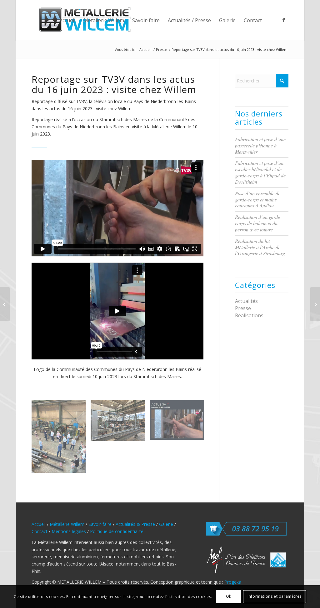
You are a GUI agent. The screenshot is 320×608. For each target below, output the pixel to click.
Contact (40, 531)
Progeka (232, 582)
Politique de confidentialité (116, 531)
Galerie (166, 524)
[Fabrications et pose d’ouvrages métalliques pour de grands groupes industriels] (315, 304)
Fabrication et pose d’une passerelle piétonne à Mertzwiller (260, 145)
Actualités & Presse (135, 524)
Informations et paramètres (275, 596)
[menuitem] (67, 20)
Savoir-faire (100, 524)
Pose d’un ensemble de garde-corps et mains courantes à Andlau (257, 199)
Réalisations (249, 315)
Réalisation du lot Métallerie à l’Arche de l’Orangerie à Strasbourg (260, 247)
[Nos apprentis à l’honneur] (5, 304)
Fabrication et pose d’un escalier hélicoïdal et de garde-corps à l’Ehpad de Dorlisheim (260, 172)
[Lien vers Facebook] (283, 20)
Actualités (246, 301)
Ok (228, 596)
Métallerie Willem (67, 524)
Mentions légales (69, 531)
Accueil (39, 524)
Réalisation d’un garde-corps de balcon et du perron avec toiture (258, 223)
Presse (243, 308)
